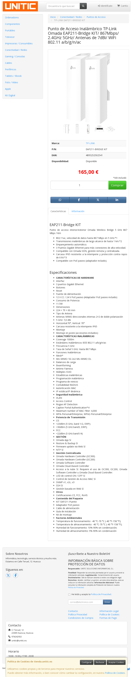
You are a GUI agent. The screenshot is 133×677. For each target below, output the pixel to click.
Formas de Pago (108, 617)
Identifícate (106, 5)
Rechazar (100, 662)
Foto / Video (11, 82)
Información (78, 211)
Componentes (12, 23)
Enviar (107, 602)
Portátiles (10, 30)
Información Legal (109, 611)
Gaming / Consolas (15, 56)
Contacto (73, 611)
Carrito (124, 5)
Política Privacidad (77, 614)
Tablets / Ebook (13, 75)
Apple (8, 88)
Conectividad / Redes (16, 49)
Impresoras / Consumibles (19, 43)
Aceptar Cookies (116, 662)
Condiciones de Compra (80, 617)
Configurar (87, 662)
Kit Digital (10, 95)
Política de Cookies (115, 672)
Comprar (117, 185)
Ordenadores (12, 17)
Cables (8, 62)
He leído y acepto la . (92, 594)
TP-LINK (90, 143)
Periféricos (10, 69)
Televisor (10, 36)
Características (58, 211)
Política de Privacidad (76, 587)
